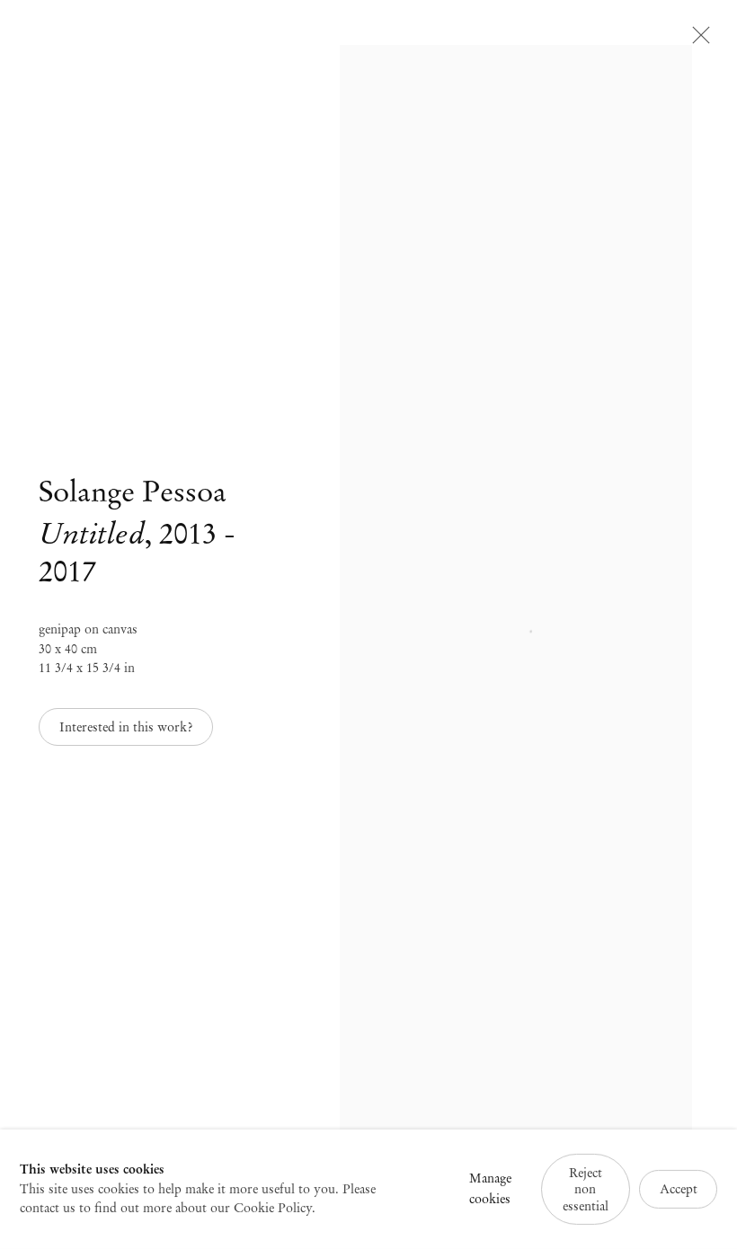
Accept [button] (678, 1189)
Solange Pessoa (132, 491)
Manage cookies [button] (490, 1189)
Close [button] (696, 40)
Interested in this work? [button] (125, 727)
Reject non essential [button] (585, 1189)
